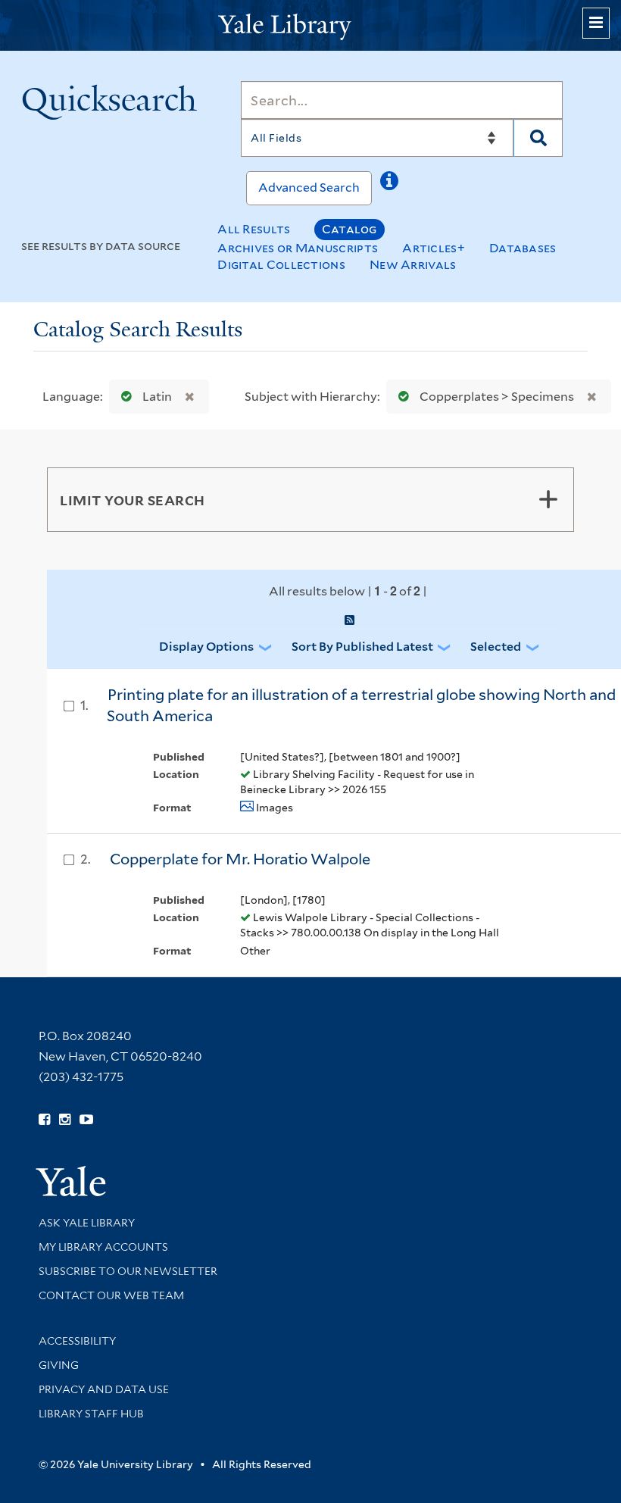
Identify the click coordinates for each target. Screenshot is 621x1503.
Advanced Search (309, 187)
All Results (253, 229)
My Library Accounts (103, 1247)
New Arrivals (413, 265)
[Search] (538, 138)
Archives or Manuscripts (297, 248)
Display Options (206, 646)
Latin (157, 396)
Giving (59, 1365)
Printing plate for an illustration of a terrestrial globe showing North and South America (361, 706)
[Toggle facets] (548, 499)
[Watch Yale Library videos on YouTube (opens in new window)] (86, 1119)
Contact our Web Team (111, 1295)
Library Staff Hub (91, 1414)
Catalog (349, 229)
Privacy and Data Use (104, 1389)
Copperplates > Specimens (496, 396)
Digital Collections (281, 265)
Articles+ (433, 248)
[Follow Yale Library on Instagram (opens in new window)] (64, 1119)
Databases (523, 248)
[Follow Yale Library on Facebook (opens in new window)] (44, 1119)
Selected (495, 646)
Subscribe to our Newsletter (128, 1271)
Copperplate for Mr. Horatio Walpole (240, 859)
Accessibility (77, 1341)
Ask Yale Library (87, 1223)
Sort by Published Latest (362, 646)
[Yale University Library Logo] (310, 25)
